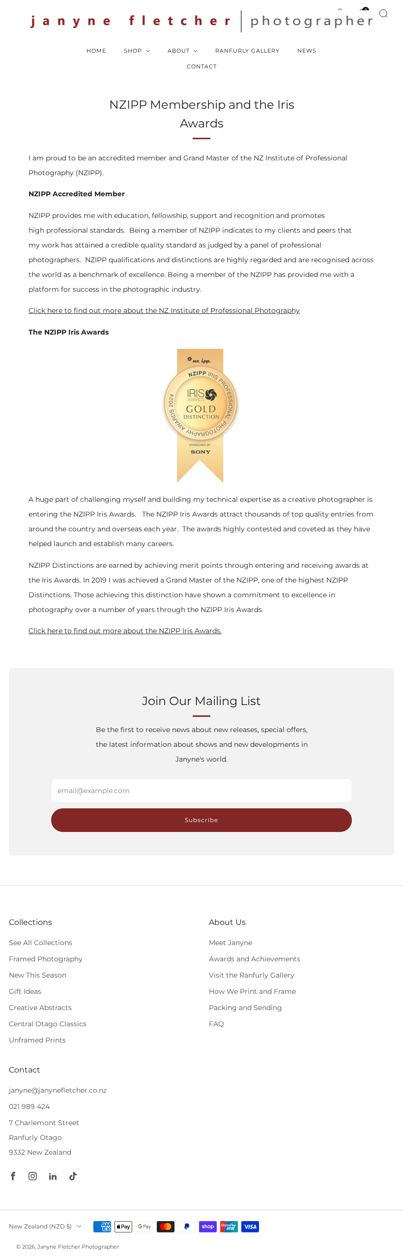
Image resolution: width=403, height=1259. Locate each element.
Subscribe (201, 820)
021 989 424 (29, 1106)
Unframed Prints (37, 1040)
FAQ (216, 1024)
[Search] (383, 13)
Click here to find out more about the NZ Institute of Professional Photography (164, 310)
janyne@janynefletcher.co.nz (58, 1090)
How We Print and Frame (252, 991)
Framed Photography (46, 959)
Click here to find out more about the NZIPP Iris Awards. (125, 631)
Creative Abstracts (40, 1008)
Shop (133, 50)
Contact (202, 66)
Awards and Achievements (254, 959)
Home (96, 50)
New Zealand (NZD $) (40, 1226)
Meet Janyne (230, 943)
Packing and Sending (245, 1008)
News (307, 50)
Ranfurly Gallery (247, 50)
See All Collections (40, 943)
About (179, 50)
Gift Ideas (25, 991)
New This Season (37, 975)
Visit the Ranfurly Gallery (251, 975)
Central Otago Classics (47, 1024)
